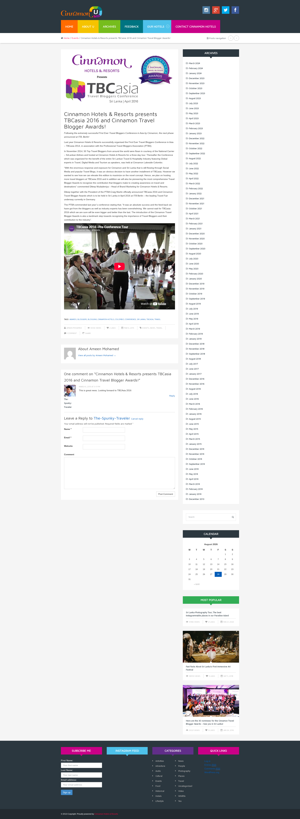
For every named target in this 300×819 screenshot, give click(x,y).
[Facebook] (234, 11)
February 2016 (196, 409)
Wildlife (181, 796)
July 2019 (193, 308)
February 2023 (196, 128)
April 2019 (194, 323)
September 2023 (197, 93)
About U (88, 26)
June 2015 (194, 424)
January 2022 (195, 193)
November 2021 (196, 203)
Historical (159, 791)
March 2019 (194, 328)
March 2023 (194, 123)
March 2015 (194, 439)
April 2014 (193, 479)
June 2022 (194, 168)
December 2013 (196, 499)
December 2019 (196, 283)
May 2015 (193, 429)
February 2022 (196, 188)
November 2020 (197, 238)
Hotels (158, 796)
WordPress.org (211, 772)
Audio (158, 771)
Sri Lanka (141, 319)
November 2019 (196, 288)
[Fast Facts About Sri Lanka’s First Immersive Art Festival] (211, 647)
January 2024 (195, 73)
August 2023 (195, 98)
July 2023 (193, 103)
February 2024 (196, 68)
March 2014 (194, 484)
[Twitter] (224, 11)
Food (157, 786)
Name (67, 429)
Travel (159, 328)
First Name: (67, 760)
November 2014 (196, 454)
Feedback (132, 26)
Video (181, 791)
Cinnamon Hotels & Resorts (106, 814)
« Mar (197, 584)
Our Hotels (155, 26)
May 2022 (193, 173)
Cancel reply (137, 418)
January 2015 (195, 444)
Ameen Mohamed (74, 328)
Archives (109, 26)
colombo (119, 319)
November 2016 (196, 384)
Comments (212, 768)
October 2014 (195, 459)
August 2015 (195, 419)
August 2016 (195, 389)
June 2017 (194, 369)
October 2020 (195, 243)
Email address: (69, 780)
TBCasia (149, 319)
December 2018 (196, 344)
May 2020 (193, 268)
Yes (180, 801)
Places (181, 776)
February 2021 (196, 223)
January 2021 (195, 228)
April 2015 (194, 434)
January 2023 (195, 133)
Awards (73, 319)
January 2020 (195, 278)
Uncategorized (185, 786)
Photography (184, 771)
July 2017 (193, 364)
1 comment (72, 333)
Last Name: (67, 770)
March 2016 (194, 404)
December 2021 (196, 198)
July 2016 (193, 394)
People (181, 766)
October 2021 (195, 208)
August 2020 (195, 253)
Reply (172, 395)
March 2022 (194, 183)
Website (68, 446)
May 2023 (193, 113)
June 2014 (194, 469)
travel (157, 319)
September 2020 (197, 248)
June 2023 (194, 108)
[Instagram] (206, 11)
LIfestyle (159, 801)
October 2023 (195, 88)
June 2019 (194, 313)
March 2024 (194, 63)
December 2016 (196, 379)
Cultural (158, 776)
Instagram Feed (127, 750)
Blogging (92, 319)
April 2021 (193, 213)
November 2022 (196, 143)
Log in (207, 761)
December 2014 (196, 449)
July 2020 (193, 258)
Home (69, 26)
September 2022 (197, 153)
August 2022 (195, 158)
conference (130, 319)
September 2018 (197, 354)
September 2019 (197, 298)
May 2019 (193, 318)
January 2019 (195, 338)
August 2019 (195, 303)
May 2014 (193, 474)
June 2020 (194, 263)
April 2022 (194, 178)
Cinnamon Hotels (106, 319)
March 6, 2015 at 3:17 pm (89, 387)
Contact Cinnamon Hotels (196, 26)
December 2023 (196, 78)
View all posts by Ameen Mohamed (97, 355)
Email (67, 437)
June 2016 (194, 399)
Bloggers (82, 319)
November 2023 (196, 83)
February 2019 (196, 333)
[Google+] (215, 11)
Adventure (160, 766)
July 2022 (193, 163)
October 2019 (195, 293)
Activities (159, 761)
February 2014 (196, 489)
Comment (69, 454)
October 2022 (195, 148)
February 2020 (196, 273)
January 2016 (195, 414)
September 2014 (197, 464)
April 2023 (194, 118)
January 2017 (195, 374)
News (152, 328)
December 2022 (196, 138)
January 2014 (195, 494)
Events (75, 38)
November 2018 (196, 349)
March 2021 (194, 218)
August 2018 (195, 359)
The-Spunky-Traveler (68, 403)
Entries (210, 765)
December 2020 (197, 233)
